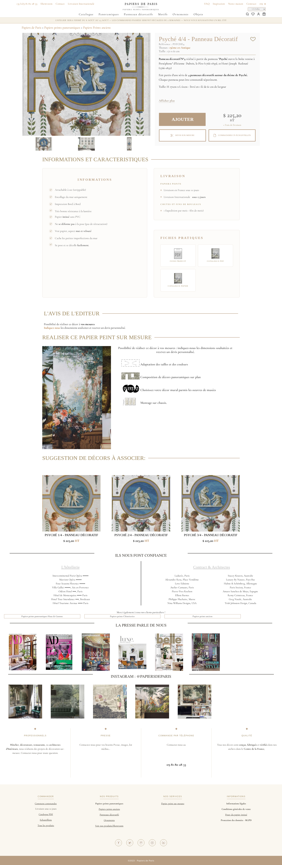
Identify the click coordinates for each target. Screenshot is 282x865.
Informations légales (236, 803)
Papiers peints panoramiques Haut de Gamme (42, 616)
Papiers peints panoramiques (62, 28)
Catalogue (86, 14)
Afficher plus (167, 100)
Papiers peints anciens (202, 616)
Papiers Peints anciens (97, 28)
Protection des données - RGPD (236, 820)
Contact (60, 3)
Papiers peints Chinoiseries (122, 616)
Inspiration (219, 3)
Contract (251, 3)
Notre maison (235, 3)
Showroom (46, 3)
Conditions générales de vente (236, 809)
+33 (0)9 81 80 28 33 (26, 3)
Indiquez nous (52, 328)
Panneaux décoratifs (138, 14)
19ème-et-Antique (179, 47)
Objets (198, 14)
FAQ (207, 3)
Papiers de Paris (31, 28)
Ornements (180, 14)
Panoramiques (109, 14)
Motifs (163, 14)
